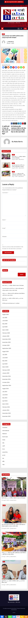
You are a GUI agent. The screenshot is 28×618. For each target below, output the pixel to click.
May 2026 (4, 324)
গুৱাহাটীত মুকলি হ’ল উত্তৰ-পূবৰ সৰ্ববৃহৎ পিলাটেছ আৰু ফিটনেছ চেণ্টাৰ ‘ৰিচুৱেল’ (6, 130)
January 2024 (5, 410)
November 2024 (6, 379)
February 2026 (6, 333)
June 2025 (5, 357)
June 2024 (5, 395)
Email (4, 228)
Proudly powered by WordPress (10, 608)
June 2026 (5, 320)
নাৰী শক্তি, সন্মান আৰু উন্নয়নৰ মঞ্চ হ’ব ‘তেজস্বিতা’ (11, 303)
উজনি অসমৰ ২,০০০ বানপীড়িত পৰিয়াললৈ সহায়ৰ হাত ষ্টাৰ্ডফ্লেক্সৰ (13, 285)
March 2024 (5, 404)
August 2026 (5, 314)
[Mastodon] (16, 67)
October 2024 (6, 382)
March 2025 (5, 367)
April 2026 (4, 327)
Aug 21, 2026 (15, 159)
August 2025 (5, 351)
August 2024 (5, 388)
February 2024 (6, 407)
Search (5, 270)
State (3, 440)
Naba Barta (11, 41)
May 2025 (4, 361)
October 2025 (6, 345)
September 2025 (6, 348)
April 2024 (4, 401)
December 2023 (6, 413)
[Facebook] (3, 67)
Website (4, 236)
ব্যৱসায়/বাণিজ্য (5, 452)
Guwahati (4, 427)
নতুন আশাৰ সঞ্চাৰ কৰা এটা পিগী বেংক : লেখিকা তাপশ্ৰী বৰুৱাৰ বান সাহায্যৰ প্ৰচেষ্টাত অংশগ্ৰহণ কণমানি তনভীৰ (18, 166)
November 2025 (6, 342)
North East (5, 437)
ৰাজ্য (3, 458)
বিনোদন (3, 449)
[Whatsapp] (21, 67)
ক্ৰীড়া (3, 443)
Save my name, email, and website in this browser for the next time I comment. (12, 247)
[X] (6, 67)
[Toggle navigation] (18, 29)
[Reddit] (8, 67)
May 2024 (4, 398)
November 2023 (6, 416)
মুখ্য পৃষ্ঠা (3, 455)
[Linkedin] (11, 67)
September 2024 (6, 385)
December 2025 (6, 339)
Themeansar (14, 609)
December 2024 (6, 376)
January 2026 (5, 336)
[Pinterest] (13, 67)
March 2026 (5, 330)
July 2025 (4, 354)
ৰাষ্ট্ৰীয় (3, 461)
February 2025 (6, 370)
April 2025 (4, 364)
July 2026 (4, 317)
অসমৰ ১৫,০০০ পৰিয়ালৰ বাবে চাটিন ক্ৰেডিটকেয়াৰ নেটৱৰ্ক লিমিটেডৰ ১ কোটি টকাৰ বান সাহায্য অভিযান (18, 175)
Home (14, 612)
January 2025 (5, 373)
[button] (21, 28)
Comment (5, 192)
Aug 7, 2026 (15, 176)
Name (4, 220)
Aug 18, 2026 (15, 168)
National (4, 433)
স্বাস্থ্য (3, 464)
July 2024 (4, 391)
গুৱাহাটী (3, 34)
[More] (23, 67)
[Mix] (18, 67)
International (5, 430)
